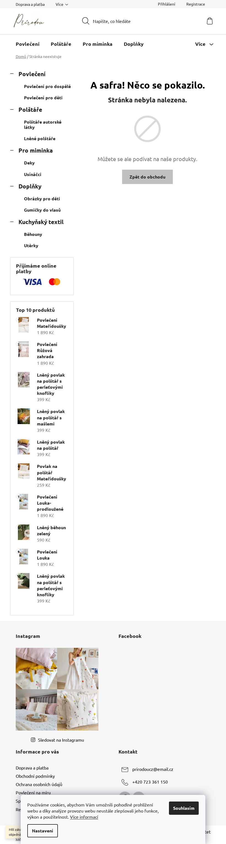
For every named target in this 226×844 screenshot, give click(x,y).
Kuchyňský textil (41, 221)
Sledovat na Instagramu (61, 739)
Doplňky (29, 186)
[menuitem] (27, 43)
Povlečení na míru (33, 792)
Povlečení (31, 74)
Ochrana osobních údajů (39, 784)
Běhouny (33, 234)
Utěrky (31, 245)
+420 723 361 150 (150, 781)
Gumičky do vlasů (42, 210)
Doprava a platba (30, 4)
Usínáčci (32, 174)
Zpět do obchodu (147, 177)
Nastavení (42, 831)
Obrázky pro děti (42, 198)
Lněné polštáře (39, 138)
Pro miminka (35, 150)
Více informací (84, 816)
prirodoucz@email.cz (152, 769)
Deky (29, 163)
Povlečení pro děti (43, 97)
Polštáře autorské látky (42, 124)
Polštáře (30, 109)
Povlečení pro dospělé (47, 86)
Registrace (195, 3)
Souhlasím (184, 808)
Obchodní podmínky (35, 776)
